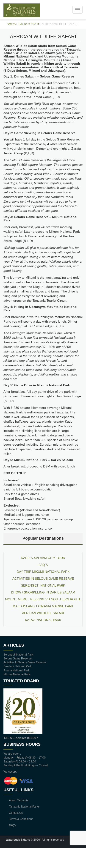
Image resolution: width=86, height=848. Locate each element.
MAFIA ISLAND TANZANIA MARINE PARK (43, 606)
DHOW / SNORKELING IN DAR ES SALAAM (43, 592)
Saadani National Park (17, 666)
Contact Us (16, 812)
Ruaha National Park (16, 670)
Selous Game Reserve (17, 658)
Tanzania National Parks (24, 806)
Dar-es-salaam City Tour (43, 558)
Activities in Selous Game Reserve (43, 578)
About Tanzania (18, 800)
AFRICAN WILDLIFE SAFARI (43, 613)
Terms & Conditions (21, 819)
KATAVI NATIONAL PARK (43, 620)
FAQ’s (43, 565)
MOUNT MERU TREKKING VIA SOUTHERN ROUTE (43, 599)
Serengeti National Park (43, 585)
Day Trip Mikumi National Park (43, 571)
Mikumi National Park (16, 674)
